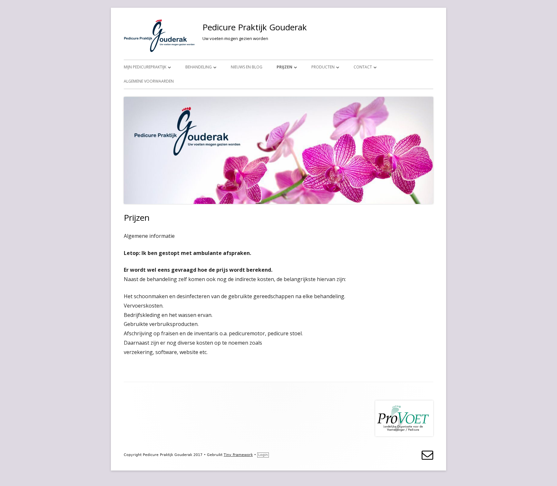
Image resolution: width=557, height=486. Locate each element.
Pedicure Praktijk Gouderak (254, 27)
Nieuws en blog (246, 67)
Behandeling (198, 67)
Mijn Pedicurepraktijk (145, 67)
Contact (363, 67)
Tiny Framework (238, 455)
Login (263, 455)
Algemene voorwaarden (149, 81)
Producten (323, 67)
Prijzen (284, 67)
